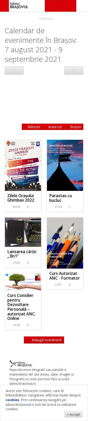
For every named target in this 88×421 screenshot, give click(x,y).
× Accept (73, 414)
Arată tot (54, 127)
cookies (12, 399)
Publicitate (46, 18)
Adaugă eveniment (46, 339)
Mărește (33, 127)
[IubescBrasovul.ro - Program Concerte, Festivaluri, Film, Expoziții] (4, 6)
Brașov (75, 127)
